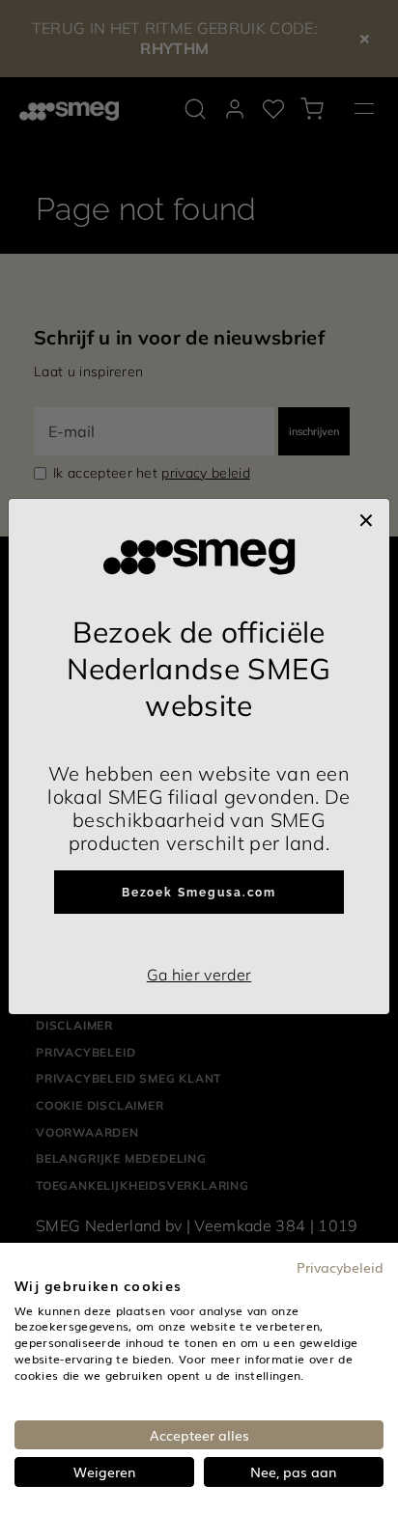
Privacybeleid (340, 1267)
